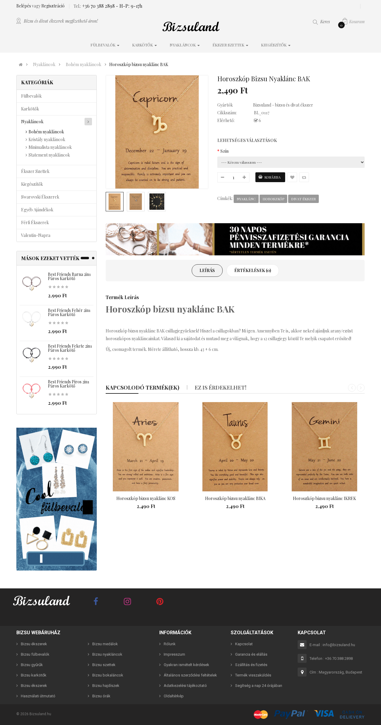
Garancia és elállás (251, 654)
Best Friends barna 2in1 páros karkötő (69, 276)
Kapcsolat (244, 644)
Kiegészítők (32, 184)
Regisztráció (53, 6)
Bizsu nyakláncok (107, 654)
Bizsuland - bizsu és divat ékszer (283, 105)
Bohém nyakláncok (83, 64)
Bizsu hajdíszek (105, 685)
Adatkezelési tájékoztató (185, 685)
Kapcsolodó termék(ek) (142, 387)
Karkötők (30, 109)
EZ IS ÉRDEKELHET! (220, 387)
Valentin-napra (35, 235)
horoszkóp (273, 198)
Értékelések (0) (252, 270)
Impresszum (174, 654)
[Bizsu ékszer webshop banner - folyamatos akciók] (235, 239)
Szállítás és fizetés (251, 664)
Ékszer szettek (35, 171)
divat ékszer (303, 198)
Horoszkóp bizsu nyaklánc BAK (138, 64)
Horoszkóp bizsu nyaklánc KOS (145, 498)
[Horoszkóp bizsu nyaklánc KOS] (146, 446)
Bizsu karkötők (33, 675)
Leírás (207, 270)
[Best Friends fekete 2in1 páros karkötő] (31, 355)
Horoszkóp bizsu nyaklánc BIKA (235, 498)
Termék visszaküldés (253, 675)
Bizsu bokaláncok (107, 675)
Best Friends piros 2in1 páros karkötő (68, 384)
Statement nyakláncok (49, 155)
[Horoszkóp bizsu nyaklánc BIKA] (235, 446)
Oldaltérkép (174, 696)
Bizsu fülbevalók (35, 654)
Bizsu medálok (105, 644)
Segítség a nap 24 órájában (258, 685)
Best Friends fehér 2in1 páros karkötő (69, 312)
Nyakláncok (44, 64)
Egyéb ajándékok (37, 209)
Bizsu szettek (103, 664)
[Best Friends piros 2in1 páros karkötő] (31, 391)
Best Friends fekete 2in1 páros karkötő (70, 348)
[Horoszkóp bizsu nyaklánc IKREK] (324, 446)
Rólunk (170, 644)
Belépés (24, 6)
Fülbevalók (31, 96)
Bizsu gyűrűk (32, 664)
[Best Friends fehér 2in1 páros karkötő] (31, 319)
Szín (224, 151)
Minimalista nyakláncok (50, 147)
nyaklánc (246, 198)
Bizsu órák (101, 696)
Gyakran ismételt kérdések (186, 664)
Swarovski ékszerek (40, 197)
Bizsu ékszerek (34, 644)
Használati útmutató (38, 696)
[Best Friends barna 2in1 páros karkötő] (31, 284)
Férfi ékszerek (35, 222)
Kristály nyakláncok (47, 139)
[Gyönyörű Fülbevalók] (56, 499)
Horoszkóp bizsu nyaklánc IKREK (324, 498)
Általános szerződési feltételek (190, 675)
